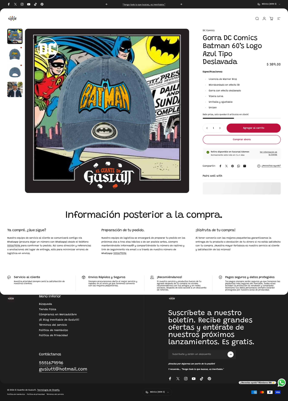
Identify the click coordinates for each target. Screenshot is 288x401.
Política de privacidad (36, 394)
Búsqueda (45, 304)
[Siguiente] (181, 4)
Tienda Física (47, 309)
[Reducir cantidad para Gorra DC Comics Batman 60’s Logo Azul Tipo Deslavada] (206, 128)
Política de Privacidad (53, 335)
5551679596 (14, 246)
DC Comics (209, 30)
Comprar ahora (242, 139)
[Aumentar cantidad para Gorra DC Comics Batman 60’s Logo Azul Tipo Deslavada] (220, 128)
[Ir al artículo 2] (15, 54)
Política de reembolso (53, 330)
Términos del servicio (53, 325)
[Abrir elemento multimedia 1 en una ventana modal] (107, 111)
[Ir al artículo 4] (15, 89)
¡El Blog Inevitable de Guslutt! (59, 320)
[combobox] (269, 4)
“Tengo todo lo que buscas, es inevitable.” (143, 4)
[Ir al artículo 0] (15, 36)
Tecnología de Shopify (48, 390)
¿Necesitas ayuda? (271, 166)
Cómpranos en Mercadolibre (58, 314)
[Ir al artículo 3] (15, 71)
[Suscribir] (231, 354)
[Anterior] (106, 4)
